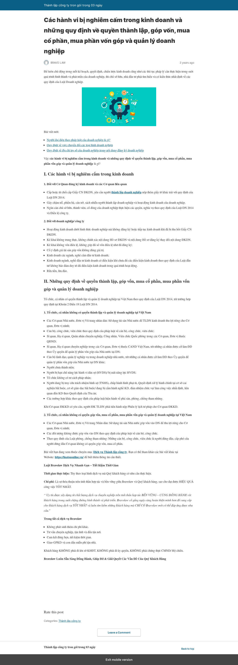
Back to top (187, 648)
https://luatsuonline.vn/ (69, 457)
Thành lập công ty (70, 620)
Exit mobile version (119, 659)
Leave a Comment (119, 632)
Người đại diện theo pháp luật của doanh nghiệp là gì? (78, 140)
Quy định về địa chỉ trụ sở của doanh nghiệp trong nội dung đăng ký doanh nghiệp (95, 150)
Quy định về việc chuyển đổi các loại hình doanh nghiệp (80, 145)
